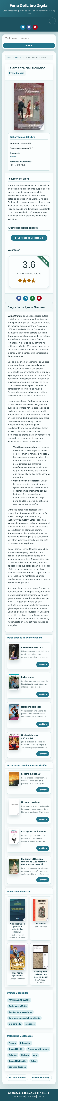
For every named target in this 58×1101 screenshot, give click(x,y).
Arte (35, 1055)
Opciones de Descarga (29, 237)
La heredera (27, 677)
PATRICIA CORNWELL (19, 1000)
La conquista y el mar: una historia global (41, 974)
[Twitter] (22, 27)
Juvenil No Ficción (17, 1061)
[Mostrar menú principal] (52, 21)
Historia (25, 1055)
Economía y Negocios (38, 1049)
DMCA (40, 1096)
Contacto (31, 1096)
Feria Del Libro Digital (29, 5)
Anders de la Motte (18, 1006)
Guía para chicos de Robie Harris (24, 1018)
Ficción (18, 57)
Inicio (8, 57)
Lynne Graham (16, 73)
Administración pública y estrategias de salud (17, 928)
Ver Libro (43, 664)
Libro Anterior (19, 1077)
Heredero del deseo (31, 706)
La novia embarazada (32, 647)
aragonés (30, 1024)
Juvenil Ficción (16, 1049)
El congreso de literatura (33, 831)
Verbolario (40, 923)
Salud (33, 1061)
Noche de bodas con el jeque (29, 736)
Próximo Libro (39, 1077)
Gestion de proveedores (20, 1012)
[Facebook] (29, 27)
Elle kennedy (15, 1024)
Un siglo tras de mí (30, 802)
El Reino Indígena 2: (31, 773)
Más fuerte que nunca (17, 974)
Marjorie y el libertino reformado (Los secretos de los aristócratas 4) (34, 862)
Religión (13, 1055)
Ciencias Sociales (17, 1067)
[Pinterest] (35, 27)
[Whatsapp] (32, 298)
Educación (25, 1043)
